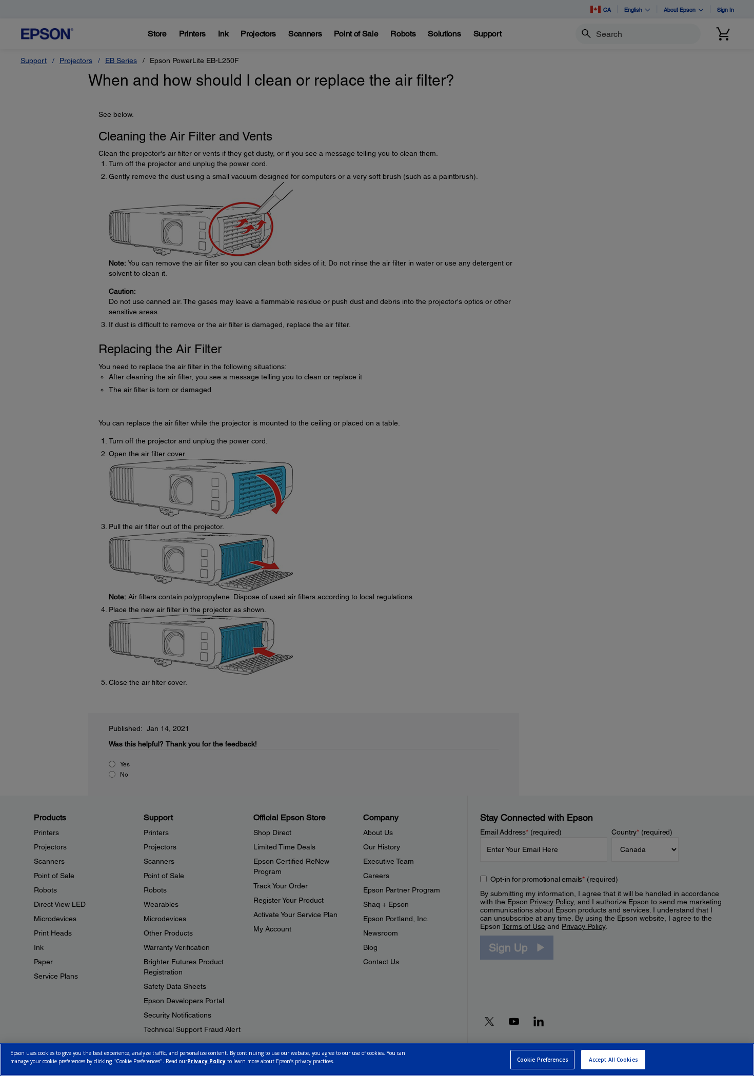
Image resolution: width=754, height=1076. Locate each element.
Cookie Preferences (542, 1059)
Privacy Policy (206, 1061)
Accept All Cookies (613, 1059)
